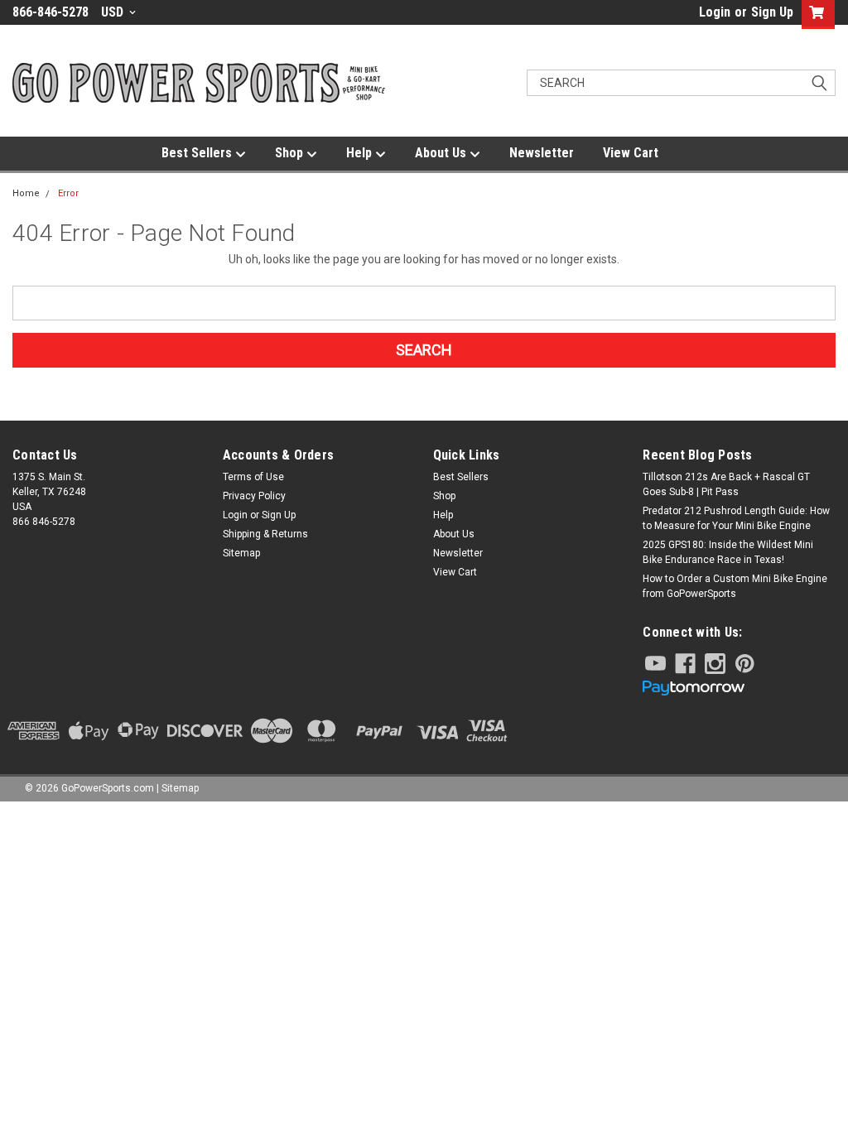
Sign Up (772, 12)
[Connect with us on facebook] (685, 663)
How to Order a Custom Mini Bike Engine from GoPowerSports (735, 586)
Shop (290, 153)
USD (114, 12)
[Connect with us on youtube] (655, 663)
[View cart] (814, 14)
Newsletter (541, 153)
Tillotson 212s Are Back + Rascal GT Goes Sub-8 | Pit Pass (726, 484)
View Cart (630, 153)
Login (714, 12)
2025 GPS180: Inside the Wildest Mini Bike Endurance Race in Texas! (728, 552)
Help (360, 153)
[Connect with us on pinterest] (745, 663)
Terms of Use (253, 477)
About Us (442, 153)
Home (26, 193)
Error (68, 193)
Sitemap (241, 553)
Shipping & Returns (265, 534)
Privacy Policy (254, 496)
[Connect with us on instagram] (715, 663)
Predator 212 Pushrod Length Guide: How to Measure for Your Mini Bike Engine (736, 518)
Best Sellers (198, 153)
